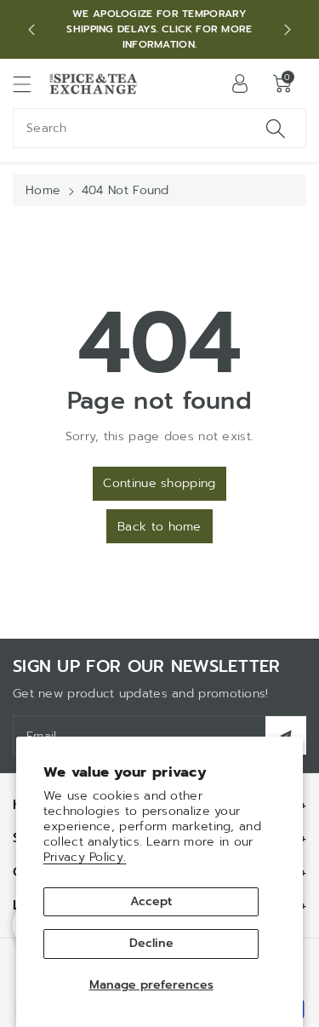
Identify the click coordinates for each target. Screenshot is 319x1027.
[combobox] (159, 128)
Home (43, 190)
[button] (30, 84)
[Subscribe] (285, 735)
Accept (151, 901)
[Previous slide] (31, 30)
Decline (151, 943)
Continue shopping (159, 483)
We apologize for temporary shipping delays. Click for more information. (159, 29)
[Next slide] (287, 30)
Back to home (159, 527)
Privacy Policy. (85, 857)
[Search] (275, 128)
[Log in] (240, 83)
